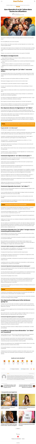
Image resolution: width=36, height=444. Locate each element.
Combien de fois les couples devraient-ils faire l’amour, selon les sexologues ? (9, 425)
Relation (18, 6)
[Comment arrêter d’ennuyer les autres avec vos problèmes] (27, 400)
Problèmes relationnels (23, 405)
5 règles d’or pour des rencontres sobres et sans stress (8, 408)
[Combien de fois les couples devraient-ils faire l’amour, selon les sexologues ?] (9, 417)
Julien (8, 373)
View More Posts (31, 373)
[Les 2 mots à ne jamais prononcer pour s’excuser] (27, 417)
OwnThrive (18, 1)
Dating (3, 405)
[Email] (34, 369)
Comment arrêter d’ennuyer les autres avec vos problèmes (27, 408)
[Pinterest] (31, 369)
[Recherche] (34, 1)
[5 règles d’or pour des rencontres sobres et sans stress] (9, 400)
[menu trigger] (2, 1)
